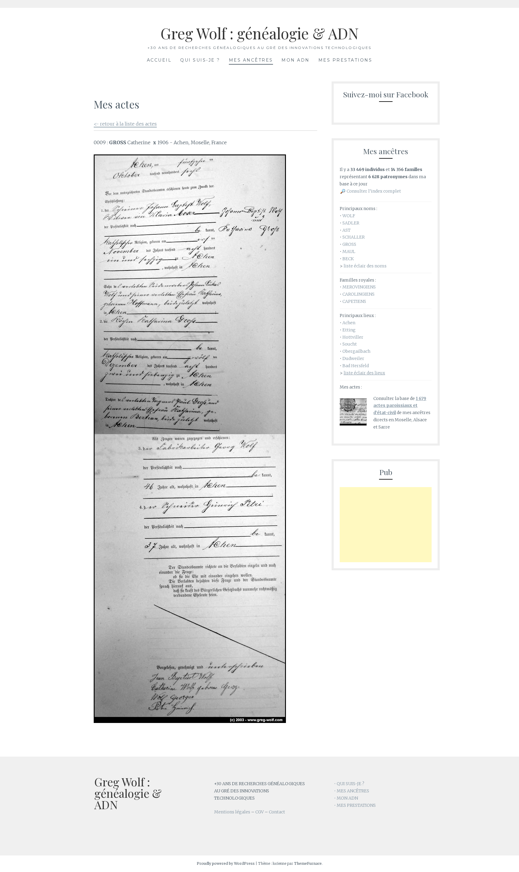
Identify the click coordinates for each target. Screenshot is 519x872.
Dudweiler (353, 358)
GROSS (349, 244)
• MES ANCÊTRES (351, 791)
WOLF (348, 215)
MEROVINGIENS (359, 287)
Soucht (349, 344)
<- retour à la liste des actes (125, 124)
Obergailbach (356, 351)
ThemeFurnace (308, 863)
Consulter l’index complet (374, 191)
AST (346, 230)
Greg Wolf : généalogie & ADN (259, 33)
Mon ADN (295, 60)
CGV (259, 812)
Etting (349, 330)
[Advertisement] (386, 524)
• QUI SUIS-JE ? (349, 783)
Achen (348, 322)
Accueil (159, 60)
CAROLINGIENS (358, 294)
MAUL (348, 251)
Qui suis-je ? (200, 60)
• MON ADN (346, 798)
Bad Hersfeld (355, 365)
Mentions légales (232, 812)
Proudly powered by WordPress (226, 863)
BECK (348, 258)
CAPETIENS (354, 301)
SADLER (350, 223)
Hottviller (352, 337)
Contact (277, 812)
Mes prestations (345, 60)
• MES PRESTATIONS (355, 805)
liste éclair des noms (365, 266)
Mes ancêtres (251, 60)
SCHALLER (353, 237)
